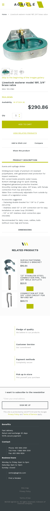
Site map (25, 488)
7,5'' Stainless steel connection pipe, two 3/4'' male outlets (33, 277)
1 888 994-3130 (24, 451)
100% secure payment (11, 436)
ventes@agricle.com (17, 473)
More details (7, 97)
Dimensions (25, 230)
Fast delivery (7, 430)
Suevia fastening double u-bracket (31, 261)
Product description (25, 160)
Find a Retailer (14, 478)
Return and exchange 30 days (15, 433)
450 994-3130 (21, 448)
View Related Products (25, 133)
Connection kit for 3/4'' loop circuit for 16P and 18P (32, 295)
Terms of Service (30, 414)
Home (4, 14)
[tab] (25, 160)
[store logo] (25, 4)
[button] (14, 72)
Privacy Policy (13, 414)
